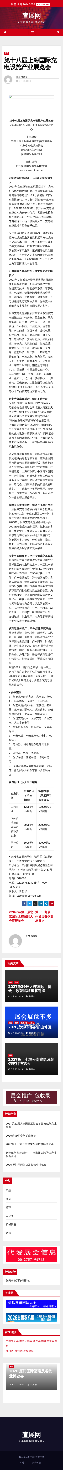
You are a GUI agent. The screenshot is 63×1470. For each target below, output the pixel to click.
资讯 (16, 982)
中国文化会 (12, 1341)
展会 (6, 53)
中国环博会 (25, 1341)
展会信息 (28, 1350)
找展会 (24, 76)
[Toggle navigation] (32, 32)
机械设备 (24, 1023)
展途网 (19, 1350)
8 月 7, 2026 (18, 1384)
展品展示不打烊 (26, 1457)
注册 (22, 1462)
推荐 (16, 1023)
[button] (58, 32)
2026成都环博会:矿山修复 (29, 1027)
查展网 (31, 15)
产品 (8, 1190)
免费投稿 (36, 1462)
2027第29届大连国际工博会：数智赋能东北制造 (29, 988)
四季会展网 (39, 1341)
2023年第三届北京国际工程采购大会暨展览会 (21, 916)
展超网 (10, 1350)
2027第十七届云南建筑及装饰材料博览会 (31, 1061)
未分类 (10, 1216)
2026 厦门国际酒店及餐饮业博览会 (26, 1164)
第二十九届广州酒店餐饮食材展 (44, 916)
